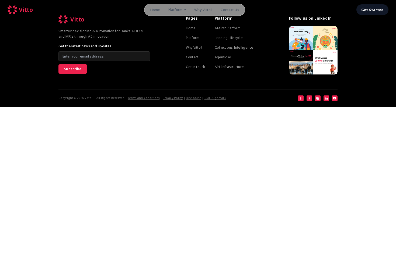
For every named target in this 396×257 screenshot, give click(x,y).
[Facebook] (301, 98)
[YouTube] (335, 98)
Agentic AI (223, 57)
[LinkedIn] (326, 98)
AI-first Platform (228, 28)
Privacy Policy (173, 98)
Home (155, 9)
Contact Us (230, 9)
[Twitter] (309, 98)
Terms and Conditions (143, 98)
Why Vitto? (203, 9)
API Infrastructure (229, 67)
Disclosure (193, 98)
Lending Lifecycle (229, 37)
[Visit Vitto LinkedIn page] (313, 50)
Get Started (372, 9)
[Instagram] (318, 98)
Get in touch (195, 67)
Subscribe (72, 69)
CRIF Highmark (215, 98)
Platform (175, 9)
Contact (192, 57)
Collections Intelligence (234, 47)
